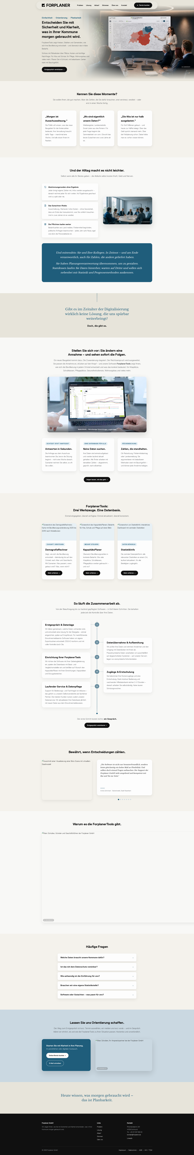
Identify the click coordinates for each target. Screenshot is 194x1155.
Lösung (88, 5)
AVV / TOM (148, 1150)
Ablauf (96, 5)
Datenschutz (132, 1150)
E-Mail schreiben (55, 1063)
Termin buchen (143, 5)
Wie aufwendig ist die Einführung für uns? (80, 976)
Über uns (115, 5)
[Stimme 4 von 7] (124, 799)
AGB (140, 1150)
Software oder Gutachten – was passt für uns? (82, 994)
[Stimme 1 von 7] (118, 799)
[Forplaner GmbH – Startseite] (56, 5)
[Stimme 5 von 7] (126, 799)
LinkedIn (129, 1138)
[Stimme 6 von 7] (128, 799)
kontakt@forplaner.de (134, 1135)
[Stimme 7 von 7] (130, 799)
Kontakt (124, 5)
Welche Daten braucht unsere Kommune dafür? (82, 957)
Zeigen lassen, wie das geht (97, 479)
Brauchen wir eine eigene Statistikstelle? (79, 985)
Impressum (122, 1150)
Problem (80, 5)
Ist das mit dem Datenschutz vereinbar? (79, 967)
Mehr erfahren (54, 573)
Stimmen (105, 5)
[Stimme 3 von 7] (122, 799)
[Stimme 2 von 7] (120, 799)
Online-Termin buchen (57, 1055)
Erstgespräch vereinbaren (54, 69)
